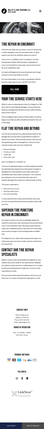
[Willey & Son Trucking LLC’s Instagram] (17, 379)
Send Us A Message (33, 425)
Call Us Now (11, 425)
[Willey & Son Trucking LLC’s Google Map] (27, 379)
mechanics (8, 60)
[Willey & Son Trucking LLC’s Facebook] (22, 379)
